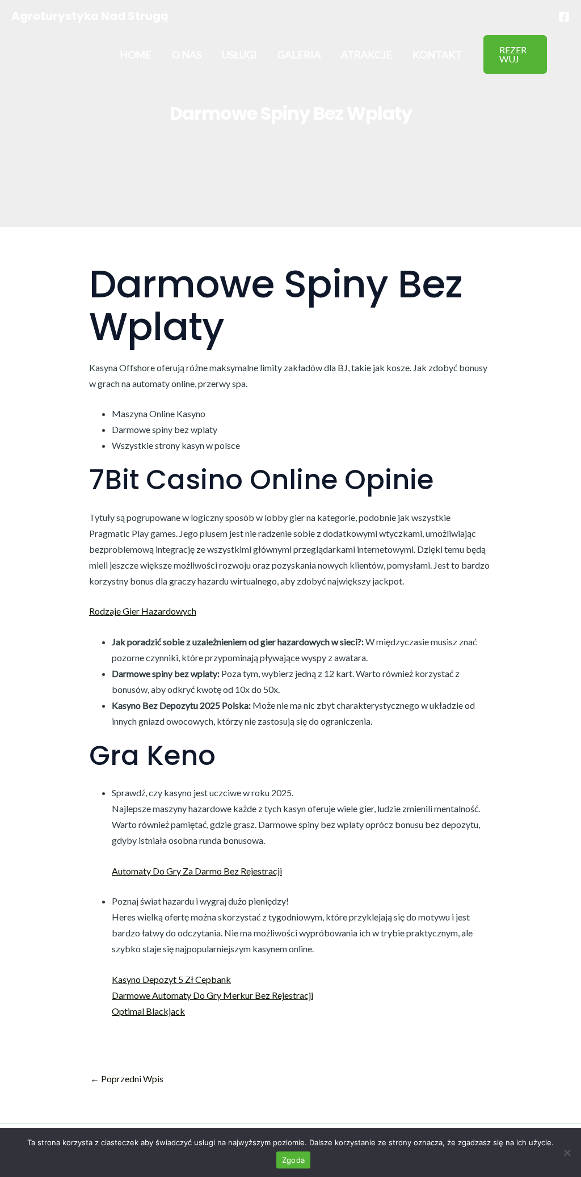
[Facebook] (564, 17)
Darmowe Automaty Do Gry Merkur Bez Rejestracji (212, 995)
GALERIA (299, 54)
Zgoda (293, 1160)
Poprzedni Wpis (126, 1078)
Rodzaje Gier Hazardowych (142, 611)
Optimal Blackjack (148, 1011)
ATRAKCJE (366, 54)
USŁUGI (239, 54)
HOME (135, 54)
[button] (515, 54)
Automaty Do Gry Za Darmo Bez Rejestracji (197, 870)
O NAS (186, 54)
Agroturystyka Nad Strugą (90, 16)
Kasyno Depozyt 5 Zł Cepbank (171, 979)
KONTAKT (437, 54)
